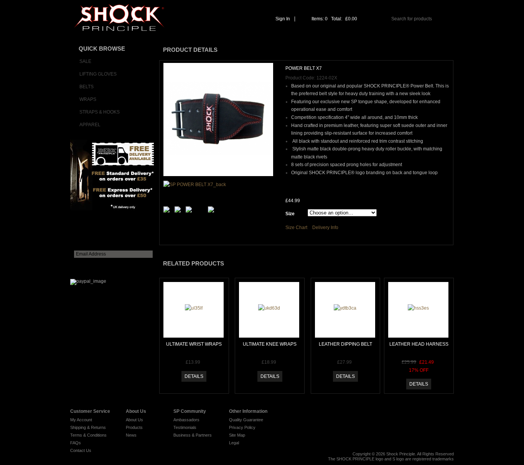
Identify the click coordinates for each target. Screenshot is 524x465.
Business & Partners (192, 435)
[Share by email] (201, 201)
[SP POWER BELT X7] (218, 119)
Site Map (237, 435)
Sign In (282, 18)
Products (134, 427)
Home (190, 34)
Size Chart (296, 227)
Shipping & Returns (88, 427)
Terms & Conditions (88, 435)
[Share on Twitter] (168, 211)
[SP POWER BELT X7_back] (194, 184)
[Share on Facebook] (190, 211)
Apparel (90, 124)
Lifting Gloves (98, 74)
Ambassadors (186, 419)
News (131, 435)
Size (290, 213)
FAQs (75, 442)
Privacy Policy (242, 427)
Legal (234, 442)
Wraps (87, 99)
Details (194, 376)
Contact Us (436, 34)
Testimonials (184, 427)
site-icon (442, 412)
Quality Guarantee (246, 419)
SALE (85, 61)
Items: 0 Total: (334, 18)
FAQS (380, 34)
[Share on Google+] (212, 211)
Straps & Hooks (99, 112)
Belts (86, 86)
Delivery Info (325, 227)
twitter (405, 414)
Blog (430, 414)
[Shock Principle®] (117, 21)
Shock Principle (400, 454)
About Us (248, 34)
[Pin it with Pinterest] (179, 211)
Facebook (418, 414)
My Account (81, 419)
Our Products (317, 34)
